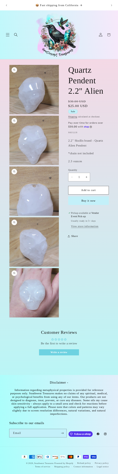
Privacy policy (102, 463)
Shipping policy (62, 466)
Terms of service (42, 466)
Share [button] (74, 236)
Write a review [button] (59, 352)
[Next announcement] (111, 5)
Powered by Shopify (63, 463)
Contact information (83, 466)
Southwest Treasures (44, 463)
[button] (8, 35)
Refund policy (84, 463)
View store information (84, 226)
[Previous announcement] (6, 5)
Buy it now (88, 200)
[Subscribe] (62, 433)
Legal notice (103, 466)
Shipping (72, 116)
